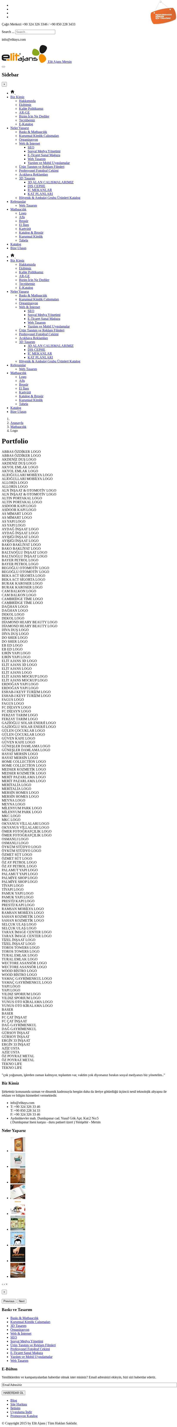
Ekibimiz (25, 105)
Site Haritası (18, 1404)
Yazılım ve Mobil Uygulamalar (49, 163)
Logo (22, 213)
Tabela (23, 240)
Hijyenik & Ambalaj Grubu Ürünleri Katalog (49, 198)
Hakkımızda (27, 101)
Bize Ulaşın (18, 248)
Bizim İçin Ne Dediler (34, 116)
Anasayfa (16, 423)
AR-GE (24, 112)
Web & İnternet (29, 143)
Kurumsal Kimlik (31, 236)
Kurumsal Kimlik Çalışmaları (39, 136)
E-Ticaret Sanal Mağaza (44, 155)
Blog (13, 1400)
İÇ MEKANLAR (40, 190)
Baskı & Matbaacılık (33, 132)
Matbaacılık (18, 209)
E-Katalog (26, 124)
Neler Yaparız (19, 128)
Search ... (8, 32)
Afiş (22, 217)
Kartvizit (25, 229)
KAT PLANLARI (40, 194)
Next (22, 1301)
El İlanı (24, 225)
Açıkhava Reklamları (33, 174)
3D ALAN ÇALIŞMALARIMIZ (51, 182)
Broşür (23, 221)
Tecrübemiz (27, 120)
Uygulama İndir (21, 1412)
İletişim (15, 1408)
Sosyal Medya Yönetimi (44, 151)
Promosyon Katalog (24, 1416)
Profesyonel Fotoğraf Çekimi (38, 170)
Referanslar (18, 201)
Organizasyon (28, 139)
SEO (31, 147)
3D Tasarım (27, 178)
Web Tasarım (37, 159)
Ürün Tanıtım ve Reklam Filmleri (41, 167)
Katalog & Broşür (31, 232)
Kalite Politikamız (31, 108)
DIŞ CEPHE (36, 186)
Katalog (15, 244)
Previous (8, 1301)
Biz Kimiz (17, 97)
